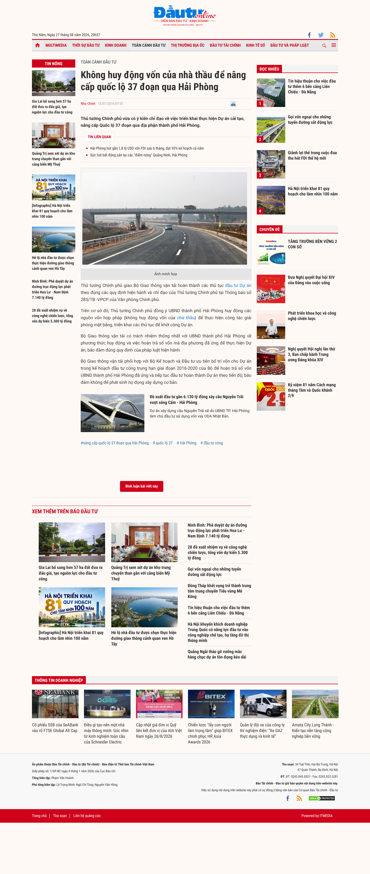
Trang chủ (39, 816)
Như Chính (88, 104)
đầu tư (231, 285)
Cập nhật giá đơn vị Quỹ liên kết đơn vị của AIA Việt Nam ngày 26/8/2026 (159, 730)
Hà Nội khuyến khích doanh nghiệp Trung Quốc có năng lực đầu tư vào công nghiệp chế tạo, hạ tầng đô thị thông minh (218, 632)
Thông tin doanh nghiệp (59, 680)
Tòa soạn (60, 816)
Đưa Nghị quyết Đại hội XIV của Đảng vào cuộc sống (311, 280)
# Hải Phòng (186, 443)
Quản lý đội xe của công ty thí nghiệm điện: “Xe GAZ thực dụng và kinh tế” (262, 730)
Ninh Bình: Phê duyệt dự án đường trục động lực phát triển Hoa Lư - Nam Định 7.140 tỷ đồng (217, 530)
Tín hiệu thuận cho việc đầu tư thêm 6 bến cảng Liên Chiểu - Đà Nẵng (219, 610)
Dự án (246, 285)
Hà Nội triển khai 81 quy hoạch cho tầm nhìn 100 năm (313, 191)
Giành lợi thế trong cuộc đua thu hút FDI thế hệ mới (312, 155)
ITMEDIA (326, 816)
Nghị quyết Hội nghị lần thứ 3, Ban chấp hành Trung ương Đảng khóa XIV (311, 354)
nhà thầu (186, 317)
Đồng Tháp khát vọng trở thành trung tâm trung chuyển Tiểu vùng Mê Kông (219, 591)
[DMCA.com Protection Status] (321, 798)
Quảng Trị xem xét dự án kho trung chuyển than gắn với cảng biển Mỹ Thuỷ (53, 159)
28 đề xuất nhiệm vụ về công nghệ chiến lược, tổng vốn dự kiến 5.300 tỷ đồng (52, 316)
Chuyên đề (269, 229)
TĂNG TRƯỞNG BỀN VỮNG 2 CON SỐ (312, 244)
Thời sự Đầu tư (86, 45)
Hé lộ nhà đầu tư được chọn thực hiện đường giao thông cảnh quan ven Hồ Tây (53, 263)
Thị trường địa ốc (188, 45)
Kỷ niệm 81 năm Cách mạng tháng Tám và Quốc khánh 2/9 (312, 390)
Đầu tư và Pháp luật (289, 45)
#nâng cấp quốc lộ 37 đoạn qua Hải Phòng (115, 443)
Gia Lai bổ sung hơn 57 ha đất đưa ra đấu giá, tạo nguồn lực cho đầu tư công (52, 107)
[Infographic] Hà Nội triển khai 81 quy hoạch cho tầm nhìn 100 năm (52, 211)
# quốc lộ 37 (163, 443)
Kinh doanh (115, 45)
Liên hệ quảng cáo (87, 816)
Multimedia (56, 45)
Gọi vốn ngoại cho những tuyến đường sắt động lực (214, 571)
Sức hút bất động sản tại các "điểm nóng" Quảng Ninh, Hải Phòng (138, 155)
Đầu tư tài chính (225, 45)
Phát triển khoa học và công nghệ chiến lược (312, 316)
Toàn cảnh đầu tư (149, 45)
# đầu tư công (211, 443)
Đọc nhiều (269, 69)
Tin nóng (53, 63)
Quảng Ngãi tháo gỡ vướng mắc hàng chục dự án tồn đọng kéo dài (217, 654)
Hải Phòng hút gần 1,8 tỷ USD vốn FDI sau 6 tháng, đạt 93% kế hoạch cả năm (147, 148)
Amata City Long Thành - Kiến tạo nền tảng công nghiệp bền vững (313, 730)
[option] (55, 712)
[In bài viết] (233, 104)
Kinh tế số (255, 45)
